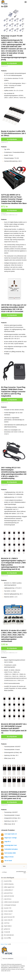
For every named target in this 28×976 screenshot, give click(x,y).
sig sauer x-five (7, 908)
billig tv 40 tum (8, 857)
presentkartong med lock (21, 872)
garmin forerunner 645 (9, 917)
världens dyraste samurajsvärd (11, 902)
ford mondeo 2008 (10, 853)
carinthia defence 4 (8, 890)
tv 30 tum (4, 872)
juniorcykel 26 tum (8, 893)
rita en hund (8, 860)
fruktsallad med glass (11, 849)
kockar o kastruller (8, 911)
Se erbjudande (12, 63)
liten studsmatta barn (9, 935)
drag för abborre (8, 926)
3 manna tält (7, 932)
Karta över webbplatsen (8, 958)
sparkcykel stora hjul (9, 896)
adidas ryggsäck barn (9, 887)
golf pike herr (7, 929)
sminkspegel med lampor (10, 905)
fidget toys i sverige (10, 837)
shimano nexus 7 (8, 914)
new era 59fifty (7, 938)
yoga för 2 (7, 841)
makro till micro (7, 899)
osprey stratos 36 (8, 920)
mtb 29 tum (6, 923)
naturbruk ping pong (8, 884)
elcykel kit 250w (8, 881)
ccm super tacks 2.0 (10, 834)
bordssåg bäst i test (10, 845)
